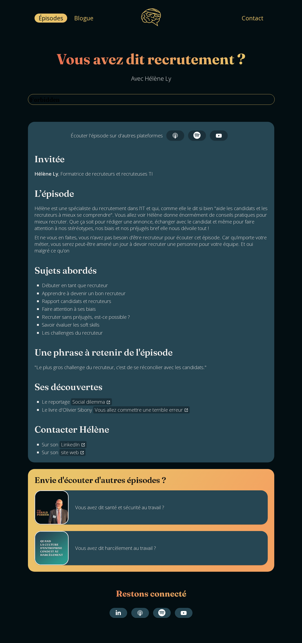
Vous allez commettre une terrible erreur (139, 409)
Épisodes (51, 18)
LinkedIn (70, 444)
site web (70, 452)
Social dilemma (89, 401)
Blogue (83, 18)
